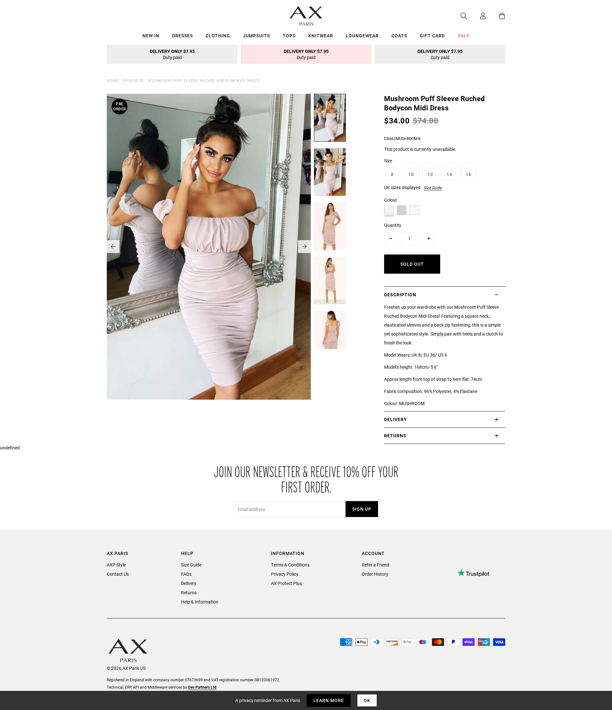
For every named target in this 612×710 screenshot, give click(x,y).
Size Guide (432, 187)
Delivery (188, 583)
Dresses (182, 36)
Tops (289, 36)
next (304, 246)
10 (411, 174)
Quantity (392, 225)
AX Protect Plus (286, 583)
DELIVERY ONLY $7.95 (172, 54)
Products (133, 80)
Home (112, 80)
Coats (399, 36)
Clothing (218, 36)
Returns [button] (395, 436)
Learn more (328, 700)
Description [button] (400, 295)
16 (468, 174)
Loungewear (362, 36)
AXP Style (116, 565)
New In (150, 36)
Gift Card (432, 36)
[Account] (476, 16)
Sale (464, 36)
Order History (375, 574)
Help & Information (199, 602)
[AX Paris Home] (306, 16)
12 (430, 174)
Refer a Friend (375, 565)
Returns (189, 592)
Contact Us (118, 574)
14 (449, 174)
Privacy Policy (284, 574)
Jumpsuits (256, 36)
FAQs (186, 574)
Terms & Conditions (290, 565)
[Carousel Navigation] (209, 246)
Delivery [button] (395, 419)
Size (388, 161)
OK (367, 700)
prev (113, 246)
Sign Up (361, 509)
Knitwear (320, 36)
